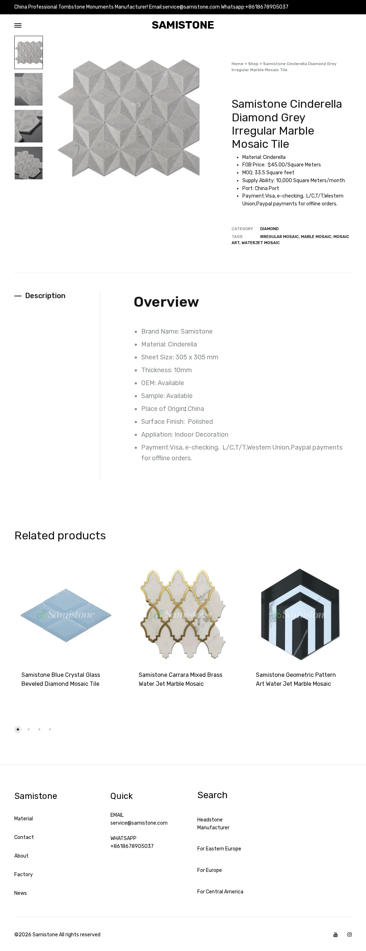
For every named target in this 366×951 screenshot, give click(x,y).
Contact (24, 837)
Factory (23, 875)
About (21, 856)
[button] (17, 729)
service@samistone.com (139, 823)
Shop (253, 64)
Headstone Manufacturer (213, 824)
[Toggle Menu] (17, 26)
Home (237, 64)
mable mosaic (316, 236)
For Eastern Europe (219, 849)
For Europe (209, 870)
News (20, 893)
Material (23, 819)
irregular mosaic (279, 236)
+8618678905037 (132, 846)
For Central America (220, 892)
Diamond (269, 229)
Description (45, 295)
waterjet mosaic (261, 243)
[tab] (57, 295)
